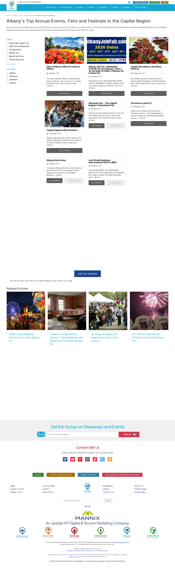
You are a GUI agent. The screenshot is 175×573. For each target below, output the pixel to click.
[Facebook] (65, 459)
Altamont (13, 76)
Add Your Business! (87, 273)
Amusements (15, 50)
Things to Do (28, 15)
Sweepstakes (141, 489)
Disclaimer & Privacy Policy (76, 550)
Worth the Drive (16, 56)
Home (9, 15)
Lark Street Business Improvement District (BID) (103, 161)
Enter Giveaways (140, 2)
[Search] (108, 501)
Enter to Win (140, 7)
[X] (102, 459)
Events (91, 7)
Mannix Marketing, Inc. (122, 542)
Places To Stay (17, 489)
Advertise (154, 2)
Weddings (103, 7)
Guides (115, 7)
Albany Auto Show (56, 160)
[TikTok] (95, 459)
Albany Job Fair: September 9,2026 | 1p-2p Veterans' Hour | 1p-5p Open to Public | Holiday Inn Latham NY (106, 70)
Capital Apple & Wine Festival (62, 130)
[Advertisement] (87, 390)
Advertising (140, 492)
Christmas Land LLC (141, 103)
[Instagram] (87, 459)
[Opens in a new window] (22, 532)
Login (165, 2)
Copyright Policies (102, 550)
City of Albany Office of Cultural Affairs (63, 68)
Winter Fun (14, 53)
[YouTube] (72, 459)
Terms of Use (90, 550)
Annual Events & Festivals (45, 15)
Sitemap (87, 506)
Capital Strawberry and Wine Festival (146, 68)
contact (101, 561)
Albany (12, 73)
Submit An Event (88, 475)
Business (126, 7)
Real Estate (48, 492)
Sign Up (128, 434)
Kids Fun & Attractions (19, 46)
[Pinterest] (80, 459)
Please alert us (73, 556)
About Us (139, 486)
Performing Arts (16, 59)
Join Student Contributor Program (122, 475)
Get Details (64, 93)
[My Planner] (110, 459)
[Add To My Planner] (81, 40)
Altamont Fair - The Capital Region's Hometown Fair (103, 104)
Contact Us (108, 492)
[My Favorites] (129, 2)
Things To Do (50, 7)
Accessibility (78, 561)
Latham (12, 83)
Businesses (108, 486)
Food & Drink (66, 7)
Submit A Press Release (61, 475)
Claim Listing (116, 126)
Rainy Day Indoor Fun (19, 43)
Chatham (13, 79)
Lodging (80, 7)
